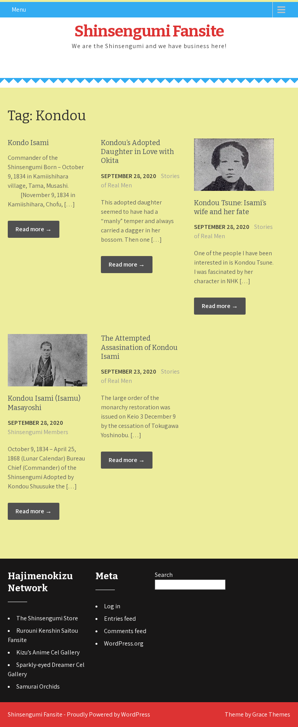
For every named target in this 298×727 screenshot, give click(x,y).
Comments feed (125, 631)
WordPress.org (124, 643)
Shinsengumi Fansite (149, 31)
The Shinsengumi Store (47, 618)
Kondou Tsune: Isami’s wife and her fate (230, 207)
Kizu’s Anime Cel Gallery (48, 652)
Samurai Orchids (38, 686)
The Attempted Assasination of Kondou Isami (139, 347)
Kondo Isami (28, 142)
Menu (19, 9)
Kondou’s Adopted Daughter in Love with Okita (137, 151)
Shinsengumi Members (38, 432)
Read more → (34, 229)
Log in (112, 606)
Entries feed (120, 618)
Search (164, 575)
